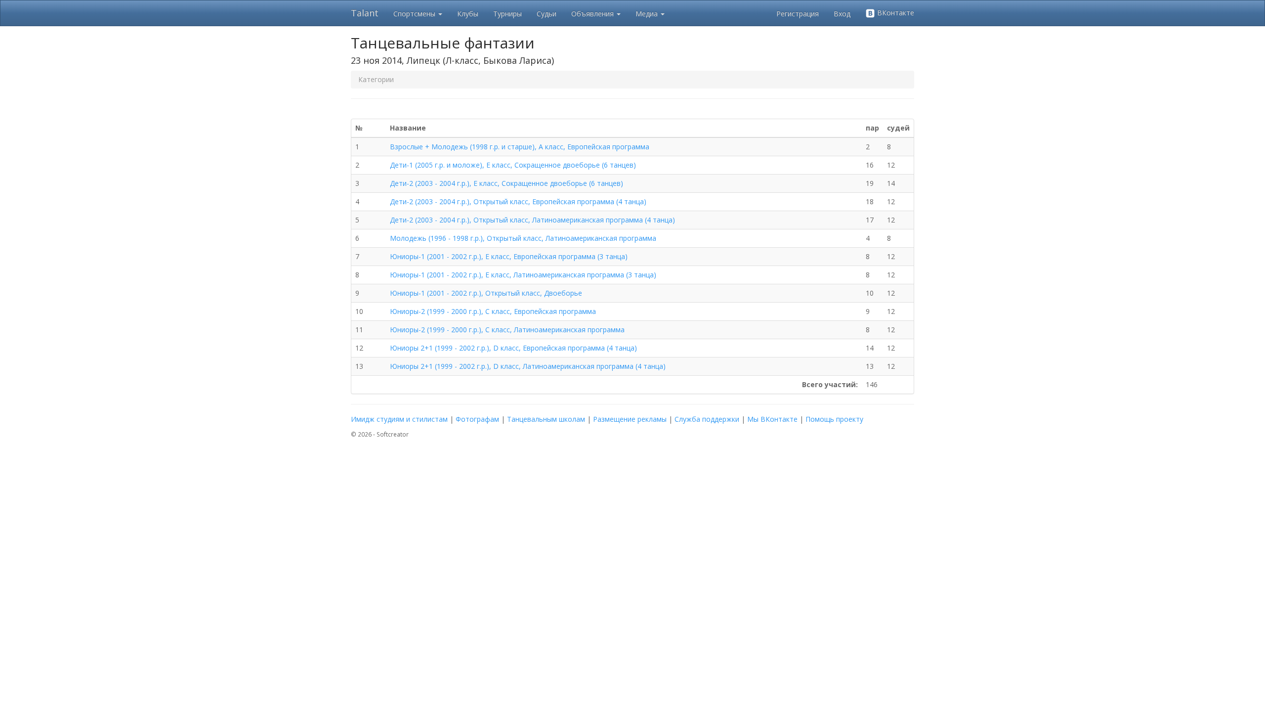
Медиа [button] (647, 13)
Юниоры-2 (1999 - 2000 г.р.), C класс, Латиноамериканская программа (507, 329)
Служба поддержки (707, 419)
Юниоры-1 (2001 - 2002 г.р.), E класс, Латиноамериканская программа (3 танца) (523, 274)
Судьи (546, 13)
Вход (842, 13)
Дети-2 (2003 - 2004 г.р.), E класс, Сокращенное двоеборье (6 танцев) (506, 183)
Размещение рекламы (630, 419)
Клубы (467, 13)
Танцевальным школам (546, 419)
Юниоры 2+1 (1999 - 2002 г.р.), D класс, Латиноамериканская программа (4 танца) (528, 366)
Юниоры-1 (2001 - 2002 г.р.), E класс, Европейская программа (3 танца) (509, 256)
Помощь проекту (834, 419)
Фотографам (477, 419)
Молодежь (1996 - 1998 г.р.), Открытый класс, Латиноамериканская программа (523, 238)
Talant (365, 13)
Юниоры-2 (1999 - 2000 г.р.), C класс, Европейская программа (493, 311)
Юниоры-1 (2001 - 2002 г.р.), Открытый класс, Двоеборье (486, 293)
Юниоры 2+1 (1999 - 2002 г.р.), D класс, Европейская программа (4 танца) (513, 348)
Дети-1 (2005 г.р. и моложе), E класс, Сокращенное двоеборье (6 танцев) (513, 165)
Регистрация (797, 13)
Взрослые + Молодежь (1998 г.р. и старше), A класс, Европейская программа (519, 146)
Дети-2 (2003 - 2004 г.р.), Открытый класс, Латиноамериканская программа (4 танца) (532, 219)
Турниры (507, 13)
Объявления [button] (593, 13)
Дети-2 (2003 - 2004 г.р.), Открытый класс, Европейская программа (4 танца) (518, 201)
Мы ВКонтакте (772, 419)
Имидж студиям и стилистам (399, 419)
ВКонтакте (894, 12)
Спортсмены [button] (415, 13)
